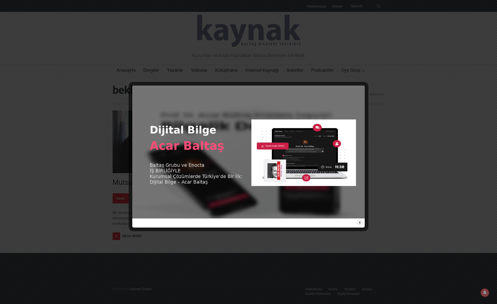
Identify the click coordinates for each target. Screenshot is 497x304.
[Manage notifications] (485, 292)
